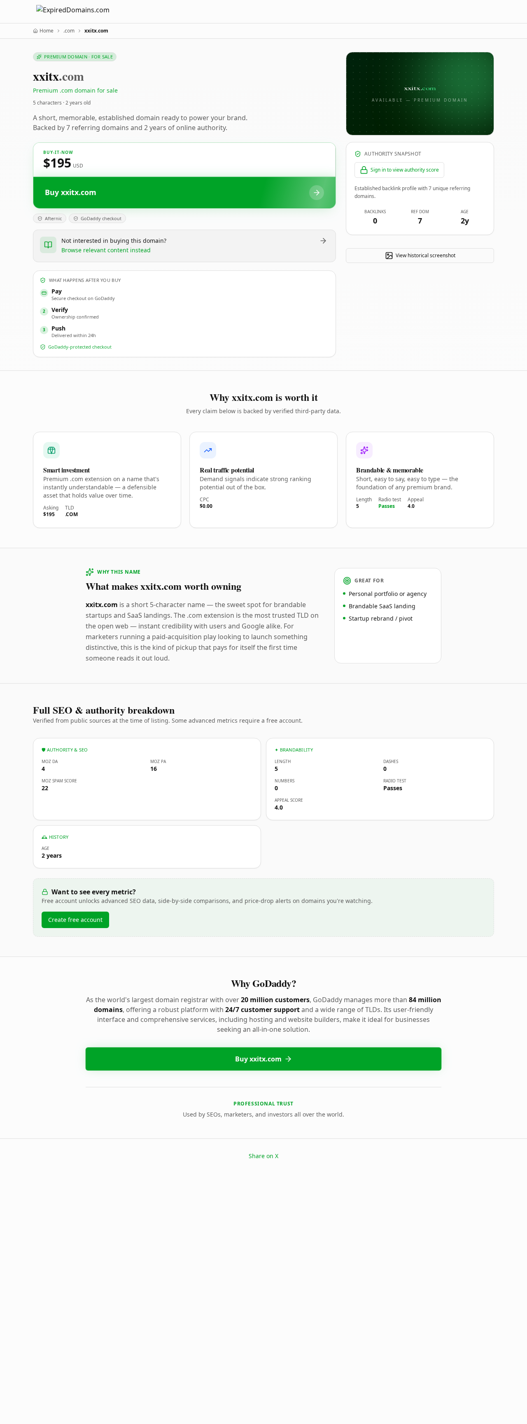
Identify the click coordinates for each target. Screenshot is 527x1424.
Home (47, 31)
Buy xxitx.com (258, 1058)
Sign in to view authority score (405, 169)
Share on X (263, 1156)
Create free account (75, 920)
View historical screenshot (425, 255)
